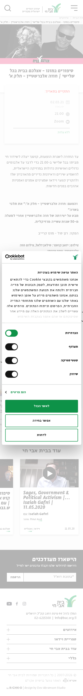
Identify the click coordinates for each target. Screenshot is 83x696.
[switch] (12, 346)
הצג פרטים (18, 392)
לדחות (41, 435)
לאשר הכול (41, 406)
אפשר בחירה (41, 420)
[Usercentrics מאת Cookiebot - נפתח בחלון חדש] (24, 257)
